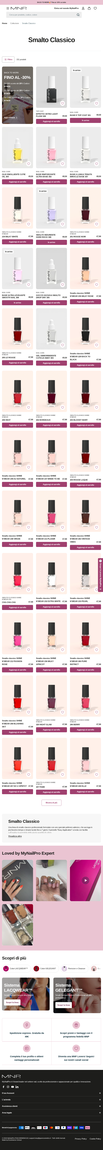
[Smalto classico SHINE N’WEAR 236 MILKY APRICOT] (51, 633)
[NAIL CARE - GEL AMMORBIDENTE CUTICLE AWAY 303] (51, 329)
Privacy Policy (81, 1139)
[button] (100, 575)
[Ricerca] (78, 14)
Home (4, 23)
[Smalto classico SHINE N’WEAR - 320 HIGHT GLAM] (51, 696)
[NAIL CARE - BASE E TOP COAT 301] (85, 87)
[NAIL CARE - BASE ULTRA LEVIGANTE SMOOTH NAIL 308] (17, 268)
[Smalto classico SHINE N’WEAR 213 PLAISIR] (51, 511)
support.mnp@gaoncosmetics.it (40, 1138)
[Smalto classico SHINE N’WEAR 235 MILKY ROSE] (85, 268)
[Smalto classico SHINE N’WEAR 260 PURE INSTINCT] (85, 633)
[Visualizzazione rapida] (64, 72)
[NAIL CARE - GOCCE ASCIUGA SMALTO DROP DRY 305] (51, 268)
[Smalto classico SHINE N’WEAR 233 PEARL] (85, 573)
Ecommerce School (15, 1140)
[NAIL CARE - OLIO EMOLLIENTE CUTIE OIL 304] (17, 147)
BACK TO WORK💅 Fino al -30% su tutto (51, 2)
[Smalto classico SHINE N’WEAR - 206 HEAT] (17, 391)
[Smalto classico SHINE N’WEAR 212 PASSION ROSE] (17, 633)
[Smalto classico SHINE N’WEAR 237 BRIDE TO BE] (51, 451)
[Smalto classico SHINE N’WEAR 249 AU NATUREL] (17, 451)
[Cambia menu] (7, 8)
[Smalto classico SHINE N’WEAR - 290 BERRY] (85, 696)
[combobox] (44, 15)
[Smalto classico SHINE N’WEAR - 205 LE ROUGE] (17, 329)
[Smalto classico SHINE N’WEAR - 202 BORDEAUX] (51, 391)
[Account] (83, 8)
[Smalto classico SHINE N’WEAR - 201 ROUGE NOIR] (85, 208)
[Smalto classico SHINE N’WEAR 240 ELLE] (85, 758)
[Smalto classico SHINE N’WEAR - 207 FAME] (51, 758)
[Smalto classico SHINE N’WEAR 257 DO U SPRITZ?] (17, 758)
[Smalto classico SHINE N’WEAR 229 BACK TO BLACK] (85, 329)
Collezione (14, 23)
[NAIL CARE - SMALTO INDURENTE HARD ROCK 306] (51, 208)
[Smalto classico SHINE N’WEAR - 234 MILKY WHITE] (17, 208)
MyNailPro (11, 1138)
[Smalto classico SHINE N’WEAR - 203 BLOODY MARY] (85, 391)
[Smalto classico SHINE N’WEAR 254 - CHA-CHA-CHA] (17, 573)
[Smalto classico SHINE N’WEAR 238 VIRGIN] (17, 511)
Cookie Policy (95, 1139)
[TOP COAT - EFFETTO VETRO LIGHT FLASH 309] (51, 87)
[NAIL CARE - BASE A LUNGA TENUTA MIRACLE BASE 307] (85, 147)
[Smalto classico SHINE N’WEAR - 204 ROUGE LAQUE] (85, 451)
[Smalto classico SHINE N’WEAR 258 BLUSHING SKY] (17, 696)
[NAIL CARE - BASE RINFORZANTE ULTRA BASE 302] (51, 147)
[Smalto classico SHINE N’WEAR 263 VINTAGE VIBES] (85, 511)
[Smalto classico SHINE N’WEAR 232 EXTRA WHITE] (51, 573)
